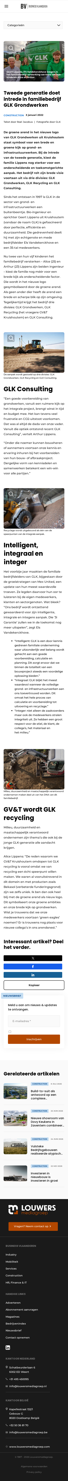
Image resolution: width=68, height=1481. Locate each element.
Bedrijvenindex (16, 1323)
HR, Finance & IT (16, 1282)
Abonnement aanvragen (22, 1309)
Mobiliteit (12, 1261)
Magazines (12, 1316)
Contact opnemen (18, 1337)
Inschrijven (34, 1039)
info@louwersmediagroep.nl (28, 1386)
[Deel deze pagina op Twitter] (33, 958)
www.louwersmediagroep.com (29, 1446)
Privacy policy (34, 1472)
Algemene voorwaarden (34, 1466)
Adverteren (13, 1302)
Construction (14, 115)
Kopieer (34, 985)
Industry (11, 1254)
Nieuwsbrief (13, 1330)
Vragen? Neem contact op (31, 1226)
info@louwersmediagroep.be (28, 1432)
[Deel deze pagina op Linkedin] (33, 975)
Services (11, 1268)
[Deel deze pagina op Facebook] (33, 966)
